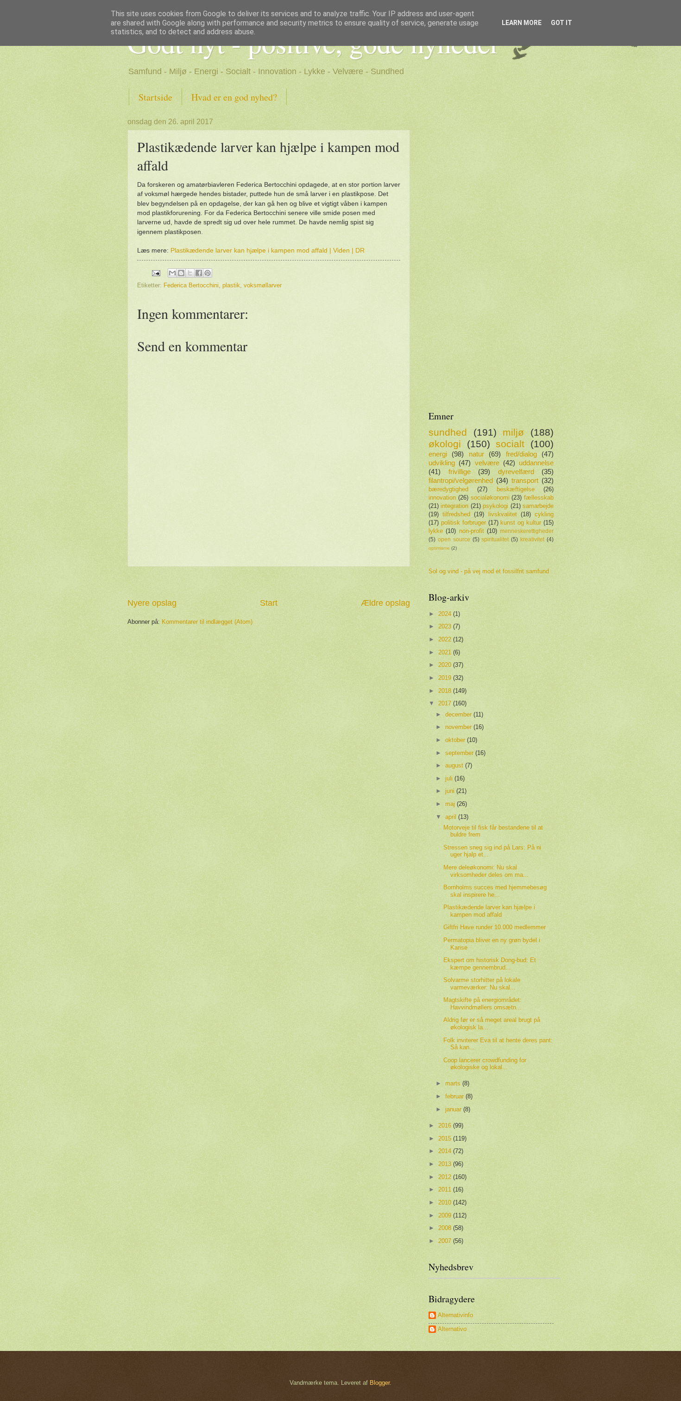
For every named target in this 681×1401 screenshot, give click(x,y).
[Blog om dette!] (181, 273)
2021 (445, 652)
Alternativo (452, 1328)
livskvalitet (502, 514)
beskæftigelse (516, 489)
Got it (561, 22)
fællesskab (539, 497)
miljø (513, 432)
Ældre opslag (385, 603)
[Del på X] (190, 273)
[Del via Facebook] (198, 273)
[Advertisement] (268, 582)
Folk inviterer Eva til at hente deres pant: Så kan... (498, 1044)
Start (268, 603)
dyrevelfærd (516, 471)
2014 (445, 1150)
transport (524, 480)
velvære (487, 463)
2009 (445, 1215)
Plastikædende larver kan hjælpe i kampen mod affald (489, 911)
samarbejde (538, 505)
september (460, 752)
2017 (445, 703)
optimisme (439, 548)
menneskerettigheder (527, 531)
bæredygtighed (448, 489)
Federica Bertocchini (191, 285)
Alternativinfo (455, 1315)
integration (454, 505)
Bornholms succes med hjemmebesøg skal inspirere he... (495, 891)
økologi (445, 443)
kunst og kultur (520, 522)
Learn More (522, 22)
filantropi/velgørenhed (461, 480)
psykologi (495, 505)
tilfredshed (456, 514)
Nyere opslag (152, 603)
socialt (510, 443)
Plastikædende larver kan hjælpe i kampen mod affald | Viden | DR (267, 250)
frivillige (459, 471)
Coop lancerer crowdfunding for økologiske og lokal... (484, 1064)
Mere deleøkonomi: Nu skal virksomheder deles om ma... (486, 871)
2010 (445, 1202)
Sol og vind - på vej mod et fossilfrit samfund (489, 571)
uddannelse (536, 463)
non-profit (471, 530)
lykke (436, 530)
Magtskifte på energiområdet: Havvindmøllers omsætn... (482, 1003)
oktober (456, 739)
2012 (445, 1176)
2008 (445, 1227)
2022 (445, 639)
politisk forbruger (463, 522)
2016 (445, 1125)
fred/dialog (521, 454)
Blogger (380, 1382)
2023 (445, 626)
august (455, 765)
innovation (442, 497)
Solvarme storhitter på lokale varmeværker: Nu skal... (481, 983)
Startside (155, 97)
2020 (445, 664)
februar (455, 1096)
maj (451, 803)
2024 (445, 613)
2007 (445, 1240)
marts (453, 1083)
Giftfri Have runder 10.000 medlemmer (494, 927)
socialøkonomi (490, 497)
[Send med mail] (172, 273)
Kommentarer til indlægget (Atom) (207, 621)
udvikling (442, 463)
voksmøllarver (263, 285)
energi (438, 454)
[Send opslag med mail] (155, 272)
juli (449, 778)
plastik (231, 285)
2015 (445, 1138)
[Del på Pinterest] (207, 273)
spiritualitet (495, 539)
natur (476, 454)
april (451, 816)
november (459, 726)
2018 (445, 690)
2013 (445, 1163)
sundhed (448, 432)
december (459, 714)
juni (450, 790)
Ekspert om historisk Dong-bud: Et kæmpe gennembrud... (489, 963)
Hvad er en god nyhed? (234, 97)
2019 (445, 677)
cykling (544, 514)
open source (454, 539)
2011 (445, 1189)
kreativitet (532, 539)
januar (454, 1109)
